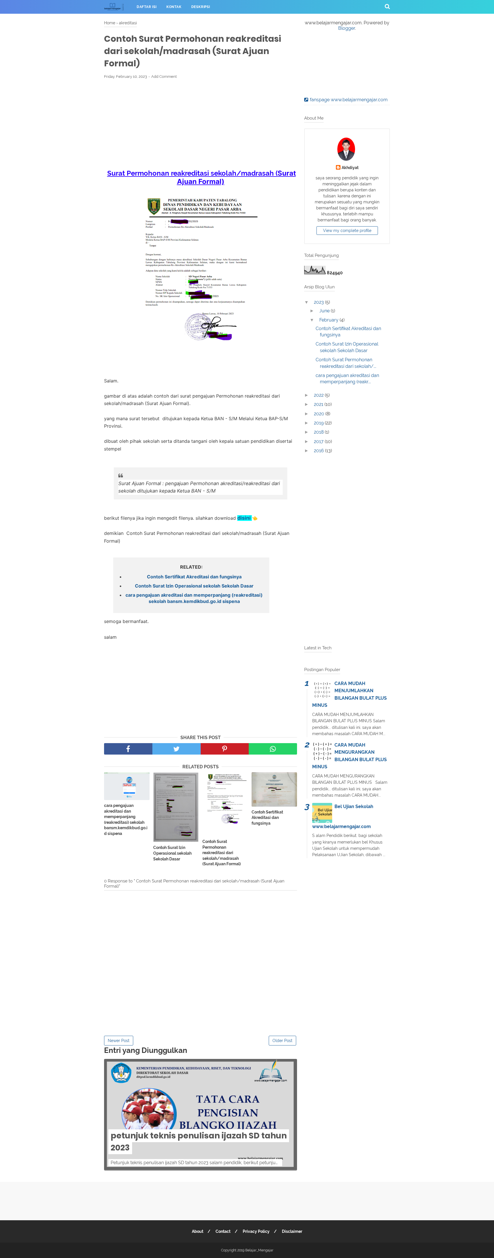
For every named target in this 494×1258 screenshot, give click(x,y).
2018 (319, 432)
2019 (319, 423)
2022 (319, 395)
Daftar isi (147, 7)
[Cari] (387, 6)
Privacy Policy (256, 1231)
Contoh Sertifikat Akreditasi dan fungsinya (194, 577)
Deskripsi (200, 7)
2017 (319, 441)
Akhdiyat (350, 167)
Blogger (346, 28)
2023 (319, 302)
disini (244, 518)
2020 (319, 413)
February (329, 320)
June (325, 310)
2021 (319, 404)
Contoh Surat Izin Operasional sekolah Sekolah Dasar (194, 586)
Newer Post (119, 1040)
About (197, 1231)
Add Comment (164, 76)
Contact (223, 1231)
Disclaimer (292, 1231)
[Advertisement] (200, 126)
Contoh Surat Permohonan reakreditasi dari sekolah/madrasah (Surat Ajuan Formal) (221, 852)
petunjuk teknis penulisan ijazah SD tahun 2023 (199, 1141)
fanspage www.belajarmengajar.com (349, 99)
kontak (174, 7)
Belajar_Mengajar (259, 1250)
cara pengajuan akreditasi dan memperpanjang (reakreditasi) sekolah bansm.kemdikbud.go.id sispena (194, 598)
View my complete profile (347, 230)
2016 (319, 450)
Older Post (282, 1040)
